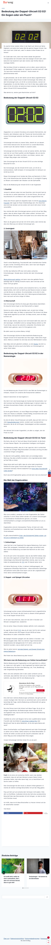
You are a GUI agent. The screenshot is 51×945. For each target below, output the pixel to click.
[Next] (47, 872)
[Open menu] (48, 3)
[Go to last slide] (4, 872)
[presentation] (13, 866)
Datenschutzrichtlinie (17, 938)
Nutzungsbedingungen (32, 938)
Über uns (6, 938)
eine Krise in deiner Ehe (29, 721)
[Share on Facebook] (49, 473)
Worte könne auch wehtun (12, 279)
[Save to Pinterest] (49, 475)
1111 (23, 562)
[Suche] (47, 897)
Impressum (44, 938)
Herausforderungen (13, 422)
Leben (3, 8)
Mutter (36, 344)
